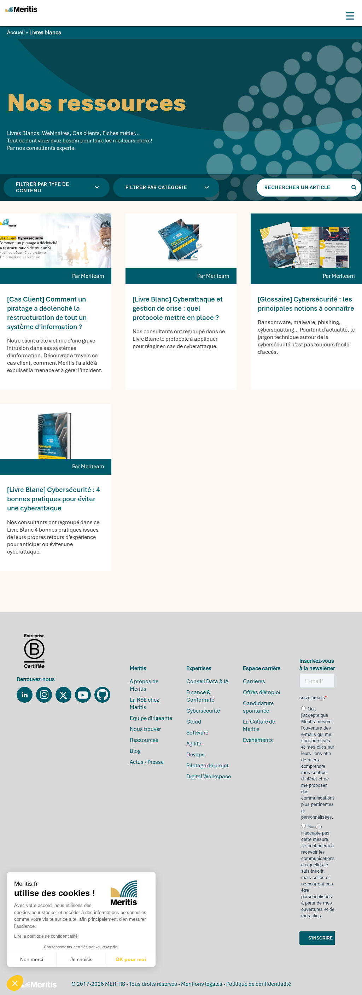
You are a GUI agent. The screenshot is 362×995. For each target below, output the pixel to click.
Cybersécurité (203, 710)
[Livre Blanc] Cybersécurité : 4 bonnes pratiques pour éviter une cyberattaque (53, 499)
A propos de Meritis (144, 685)
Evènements (258, 740)
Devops (195, 754)
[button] (14, 982)
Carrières (254, 681)
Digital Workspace (208, 776)
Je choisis (81, 959)
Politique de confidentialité (258, 984)
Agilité (193, 743)
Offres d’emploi (261, 692)
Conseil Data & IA (207, 681)
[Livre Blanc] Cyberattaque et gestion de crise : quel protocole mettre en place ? (178, 308)
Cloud (193, 721)
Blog (135, 751)
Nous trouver (145, 729)
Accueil (16, 32)
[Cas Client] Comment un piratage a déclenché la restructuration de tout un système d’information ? (47, 313)
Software (197, 732)
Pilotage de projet (207, 765)
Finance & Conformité (200, 696)
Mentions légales (201, 984)
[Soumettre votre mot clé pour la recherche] (353, 187)
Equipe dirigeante (151, 718)
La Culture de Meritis (259, 725)
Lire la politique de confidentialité (46, 936)
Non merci (31, 959)
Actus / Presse (147, 762)
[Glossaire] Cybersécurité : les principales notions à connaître (306, 304)
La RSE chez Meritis (144, 703)
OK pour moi (131, 959)
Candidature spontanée (258, 707)
